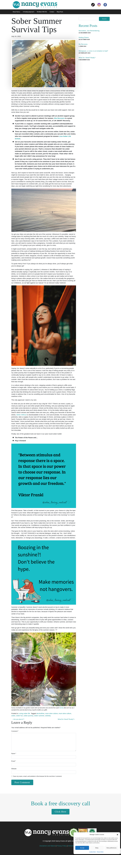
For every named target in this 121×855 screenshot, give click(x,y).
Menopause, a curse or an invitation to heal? (93, 51)
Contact (52, 12)
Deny (96, 848)
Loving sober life (24, 713)
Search (104, 19)
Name (13, 753)
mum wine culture (65, 713)
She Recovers (59, 118)
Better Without (21, 415)
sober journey (28, 716)
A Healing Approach (28, 12)
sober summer (39, 716)
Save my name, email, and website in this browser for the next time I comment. (37, 776)
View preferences (111, 848)
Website (13, 768)
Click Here (60, 811)
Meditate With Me (42, 12)
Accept (82, 848)
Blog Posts (60, 12)
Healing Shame (84, 37)
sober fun (19, 716)
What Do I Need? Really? (66, 719)
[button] (117, 834)
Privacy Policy (100, 851)
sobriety (48, 716)
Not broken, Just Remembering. (89, 31)
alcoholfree (40, 713)
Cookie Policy (92, 851)
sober (13, 716)
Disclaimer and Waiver (47, 846)
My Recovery (83, 44)
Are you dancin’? (18, 719)
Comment (14, 731)
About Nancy (16, 12)
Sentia (61, 708)
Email (13, 761)
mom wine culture (51, 713)
